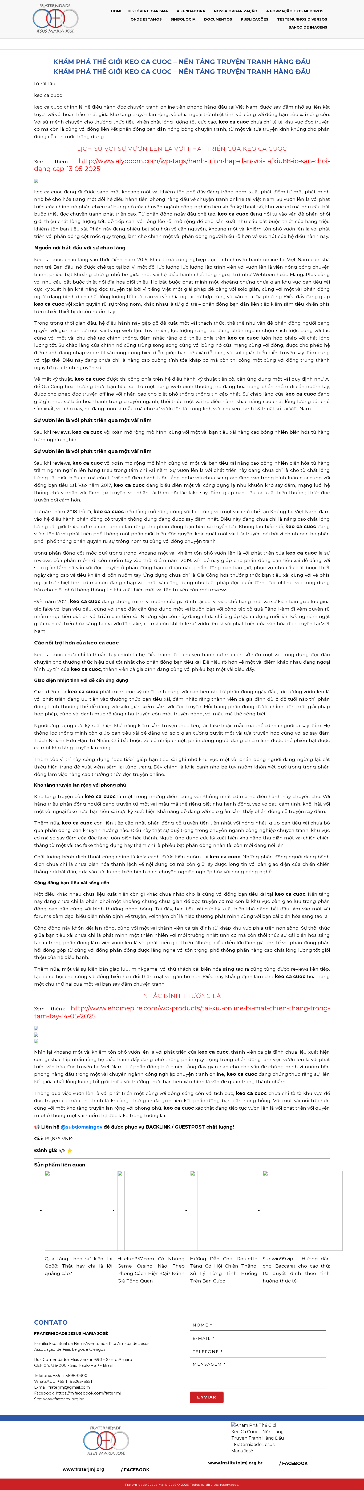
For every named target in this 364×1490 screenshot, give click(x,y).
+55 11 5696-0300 (70, 1375)
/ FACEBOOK (134, 1469)
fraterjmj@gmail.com (69, 1387)
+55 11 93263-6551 (74, 1381)
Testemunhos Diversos (302, 19)
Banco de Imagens (308, 27)
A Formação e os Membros (295, 11)
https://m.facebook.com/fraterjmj (88, 1393)
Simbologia (183, 19)
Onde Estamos (147, 19)
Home (117, 11)
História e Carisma (148, 11)
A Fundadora (191, 11)
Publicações (255, 19)
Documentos (218, 19)
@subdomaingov (81, 1127)
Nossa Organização (236, 11)
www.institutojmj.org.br (235, 1462)
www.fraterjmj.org (83, 1469)
